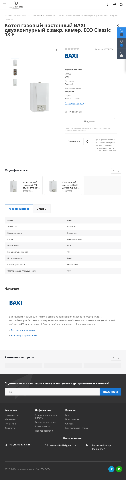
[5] (77, 49)
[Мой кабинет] (114, 4)
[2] (69, 49)
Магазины (10, 419)
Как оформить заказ (76, 427)
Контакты (10, 427)
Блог (67, 414)
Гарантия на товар (45, 422)
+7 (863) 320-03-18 (20, 444)
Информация (43, 410)
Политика (10, 423)
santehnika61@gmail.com (63, 445)
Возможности (42, 426)
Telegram (111, 469)
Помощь (70, 410)
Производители (44, 430)
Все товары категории (23, 330)
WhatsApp (119, 469)
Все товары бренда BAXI (24, 335)
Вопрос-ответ (72, 419)
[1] (66, 49)
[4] (74, 49)
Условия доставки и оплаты (46, 416)
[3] (72, 49)
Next (118, 171)
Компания (11, 410)
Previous (113, 171)
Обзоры (69, 423)
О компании (12, 414)
